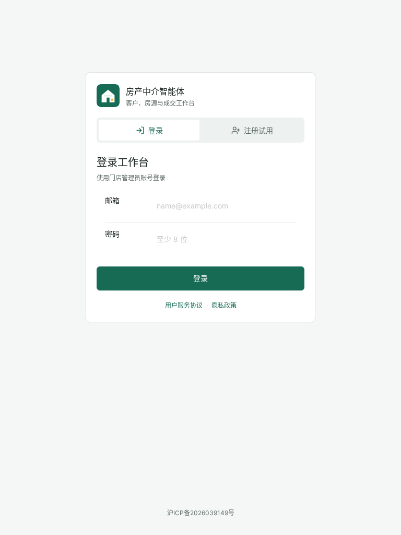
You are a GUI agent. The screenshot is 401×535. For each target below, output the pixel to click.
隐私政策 (224, 305)
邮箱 (112, 200)
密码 (112, 233)
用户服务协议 (184, 305)
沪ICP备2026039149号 (200, 513)
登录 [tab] (155, 130)
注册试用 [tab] (258, 130)
